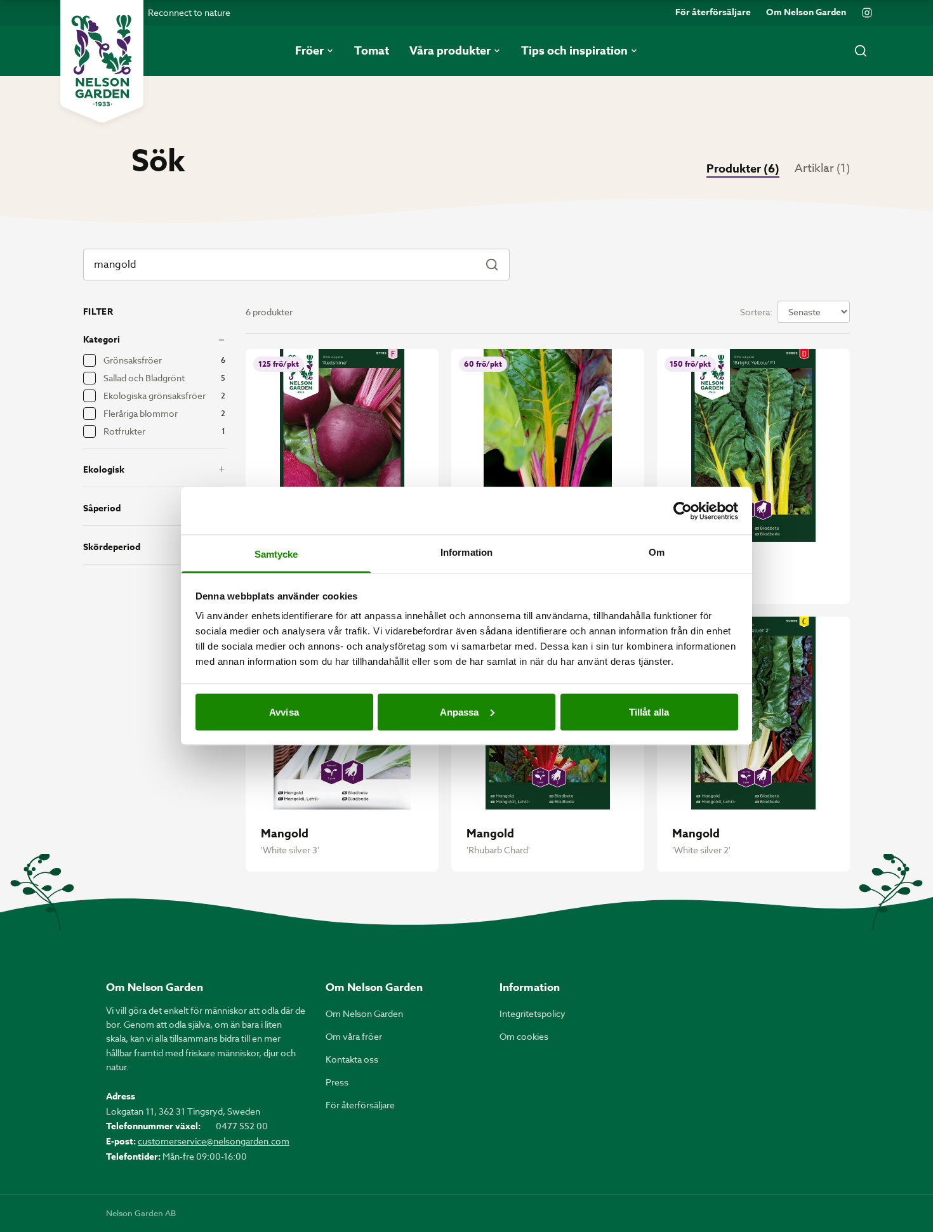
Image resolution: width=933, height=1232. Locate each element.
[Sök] (861, 51)
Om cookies (524, 1036)
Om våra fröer (354, 1036)
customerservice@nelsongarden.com (213, 1141)
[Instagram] (867, 12)
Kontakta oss (352, 1059)
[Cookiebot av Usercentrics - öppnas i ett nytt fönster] (682, 510)
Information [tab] (466, 552)
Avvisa (284, 711)
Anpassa (459, 711)
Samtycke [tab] (276, 554)
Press (337, 1082)
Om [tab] (657, 552)
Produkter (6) (742, 169)
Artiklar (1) (822, 168)
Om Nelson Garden (806, 12)
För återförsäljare (713, 12)
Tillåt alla (649, 711)
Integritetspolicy (533, 1013)
